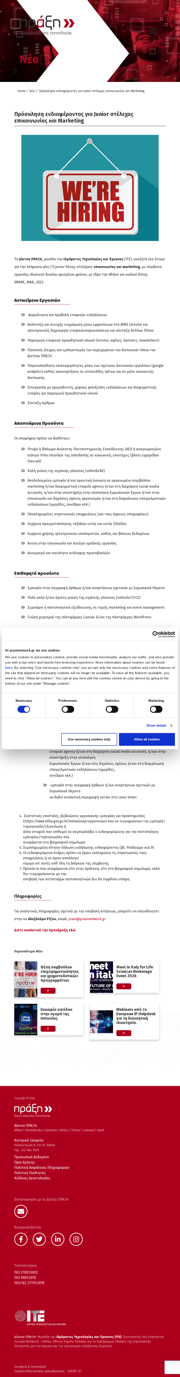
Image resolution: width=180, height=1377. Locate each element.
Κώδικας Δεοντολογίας (32, 1178)
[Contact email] (23, 1211)
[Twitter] (41, 1239)
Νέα (32, 91)
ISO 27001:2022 (26, 1272)
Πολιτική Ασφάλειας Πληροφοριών (41, 1167)
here (8, 668)
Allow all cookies (147, 739)
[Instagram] (78, 1239)
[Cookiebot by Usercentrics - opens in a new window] (156, 634)
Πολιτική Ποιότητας (30, 1173)
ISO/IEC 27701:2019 (29, 1283)
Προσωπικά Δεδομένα (31, 1157)
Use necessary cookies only (89, 739)
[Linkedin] (60, 1239)
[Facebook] (23, 1239)
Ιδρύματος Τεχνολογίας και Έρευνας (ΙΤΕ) (88, 1337)
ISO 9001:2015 (25, 1278)
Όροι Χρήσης (24, 1162)
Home (22, 91)
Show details (156, 725)
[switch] (68, 709)
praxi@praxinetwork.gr (87, 919)
